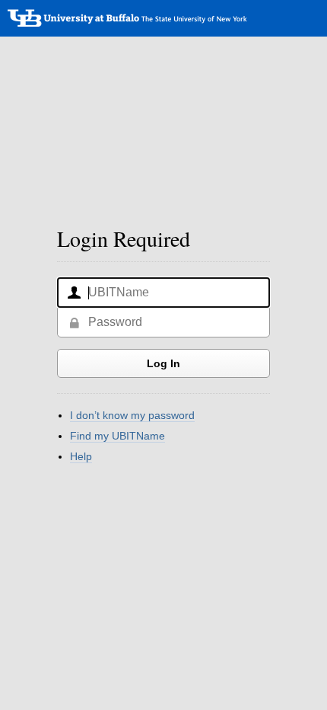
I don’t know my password (132, 415)
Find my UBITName (117, 436)
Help (81, 456)
